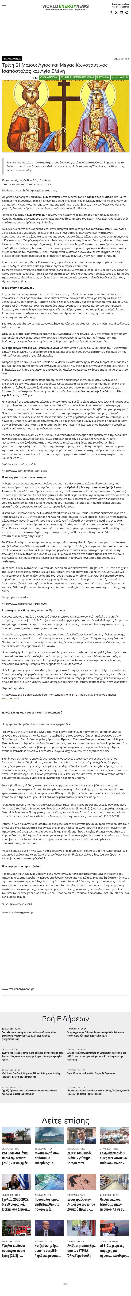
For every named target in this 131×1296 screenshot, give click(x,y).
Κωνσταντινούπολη (120, 77)
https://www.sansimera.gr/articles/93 (24, 604)
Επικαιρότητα (12, 58)
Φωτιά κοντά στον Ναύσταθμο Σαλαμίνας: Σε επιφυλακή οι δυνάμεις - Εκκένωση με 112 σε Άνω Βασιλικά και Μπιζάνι (49, 1158)
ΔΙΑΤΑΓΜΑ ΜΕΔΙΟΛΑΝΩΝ (83, 77)
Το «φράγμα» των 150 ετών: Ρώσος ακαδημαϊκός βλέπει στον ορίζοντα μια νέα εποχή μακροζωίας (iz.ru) (95, 1034)
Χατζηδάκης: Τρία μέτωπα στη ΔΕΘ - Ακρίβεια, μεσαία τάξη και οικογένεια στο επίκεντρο (48, 1251)
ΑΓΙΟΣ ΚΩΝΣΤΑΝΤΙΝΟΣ (49, 77)
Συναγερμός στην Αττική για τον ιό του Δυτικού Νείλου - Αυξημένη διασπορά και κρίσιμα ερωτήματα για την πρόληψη (81, 1204)
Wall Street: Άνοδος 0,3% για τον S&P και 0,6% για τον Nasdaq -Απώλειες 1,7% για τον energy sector (31, 1075)
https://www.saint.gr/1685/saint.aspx (24, 470)
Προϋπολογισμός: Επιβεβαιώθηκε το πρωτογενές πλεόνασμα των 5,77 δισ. (48, 1204)
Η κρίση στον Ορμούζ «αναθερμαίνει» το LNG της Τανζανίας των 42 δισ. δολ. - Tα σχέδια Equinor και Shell (98, 1092)
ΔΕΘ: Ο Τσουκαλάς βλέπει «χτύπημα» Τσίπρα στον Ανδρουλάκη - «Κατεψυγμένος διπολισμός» (79, 1158)
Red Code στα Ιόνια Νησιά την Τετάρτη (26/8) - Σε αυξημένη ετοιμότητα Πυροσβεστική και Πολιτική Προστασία (15, 1158)
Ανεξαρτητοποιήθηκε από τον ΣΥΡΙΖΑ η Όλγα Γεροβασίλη (81, 1251)
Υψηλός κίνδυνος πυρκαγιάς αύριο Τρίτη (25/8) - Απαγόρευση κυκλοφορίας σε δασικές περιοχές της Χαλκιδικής (16, 1251)
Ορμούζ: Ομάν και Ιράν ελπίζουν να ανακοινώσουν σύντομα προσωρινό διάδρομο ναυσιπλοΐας (29, 1092)
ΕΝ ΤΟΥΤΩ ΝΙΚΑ (102, 77)
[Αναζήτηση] (127, 13)
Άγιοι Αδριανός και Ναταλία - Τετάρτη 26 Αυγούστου (91, 1073)
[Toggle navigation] (5, 7)
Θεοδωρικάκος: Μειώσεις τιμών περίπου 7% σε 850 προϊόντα (113, 1204)
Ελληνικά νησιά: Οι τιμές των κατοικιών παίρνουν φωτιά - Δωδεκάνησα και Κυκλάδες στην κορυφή (113, 1158)
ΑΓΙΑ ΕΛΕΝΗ (66, 77)
